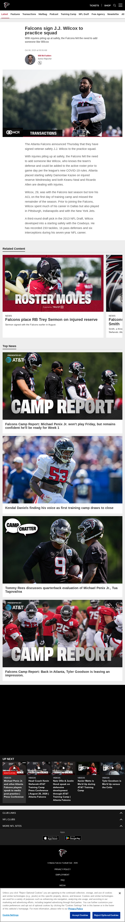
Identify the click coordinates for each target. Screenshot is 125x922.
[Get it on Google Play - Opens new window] (73, 839)
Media (62, 885)
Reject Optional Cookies (106, 915)
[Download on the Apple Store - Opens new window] (50, 838)
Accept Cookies (80, 915)
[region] (62, 905)
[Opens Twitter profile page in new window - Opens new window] (40, 63)
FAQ (62, 879)
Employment (62, 874)
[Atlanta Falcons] (62, 852)
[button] (14, 782)
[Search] (114, 5)
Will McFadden (44, 56)
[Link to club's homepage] (6, 4)
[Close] (119, 893)
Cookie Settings (11, 915)
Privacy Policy (62, 869)
